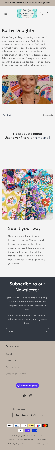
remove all (42, 138)
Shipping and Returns (16, 373)
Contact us (11, 360)
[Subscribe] (46, 331)
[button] (6, 13)
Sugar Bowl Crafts (26, 436)
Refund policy (13, 444)
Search (9, 354)
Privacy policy (41, 439)
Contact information (25, 439)
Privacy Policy (12, 367)
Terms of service (28, 444)
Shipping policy (43, 444)
